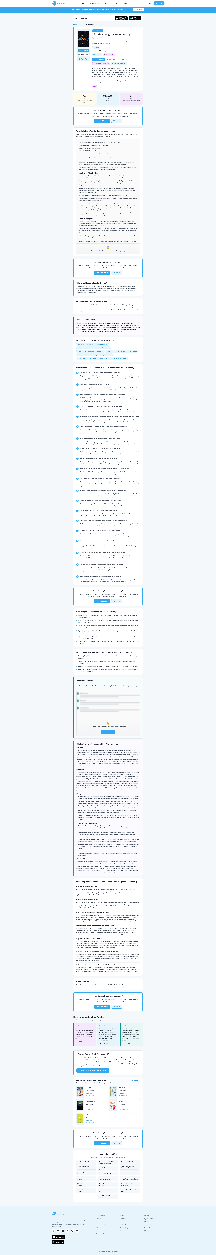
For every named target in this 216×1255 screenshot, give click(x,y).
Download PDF (112, 59)
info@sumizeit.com (151, 1221)
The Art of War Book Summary (107, 1173)
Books (75, 24)
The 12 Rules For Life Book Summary (106, 1196)
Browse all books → (134, 1080)
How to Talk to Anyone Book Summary (128, 1172)
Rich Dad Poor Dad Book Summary (83, 1166)
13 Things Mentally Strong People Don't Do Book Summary (129, 1178)
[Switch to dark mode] (142, 3)
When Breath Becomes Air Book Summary (85, 1184)
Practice (107, 3)
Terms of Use (148, 1225)
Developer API (100, 1234)
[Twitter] (58, 1231)
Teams (98, 1231)
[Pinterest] (72, 1231)
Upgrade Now (139, 9)
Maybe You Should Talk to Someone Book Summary (127, 1166)
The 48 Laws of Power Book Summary (84, 1178)
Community (123, 1218)
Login (149, 3)
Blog (116, 3)
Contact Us (147, 1215)
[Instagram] (67, 1231)
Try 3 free (159, 3)
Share (97, 47)
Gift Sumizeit (99, 1228)
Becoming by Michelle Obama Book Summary (128, 1184)
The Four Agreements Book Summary (84, 1172)
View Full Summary (83, 50)
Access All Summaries (120, 63)
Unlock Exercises (108, 732)
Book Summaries (94, 3)
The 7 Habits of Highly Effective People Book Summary (107, 1162)
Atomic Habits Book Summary (85, 1162)
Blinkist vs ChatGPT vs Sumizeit (105, 1225)
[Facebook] (53, 1231)
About (83, 3)
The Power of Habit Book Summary (106, 1190)
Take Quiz (124, 59)
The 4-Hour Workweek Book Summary (106, 1184)
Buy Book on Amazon (83, 54)
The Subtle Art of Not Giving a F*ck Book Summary (107, 1178)
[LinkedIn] (62, 1231)
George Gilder (98, 38)
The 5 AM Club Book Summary (129, 1162)
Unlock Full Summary (102, 121)
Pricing (125, 3)
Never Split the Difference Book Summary (129, 1190)
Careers (122, 1231)
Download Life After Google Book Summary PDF (93, 1070)
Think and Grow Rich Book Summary (84, 1190)
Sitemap (146, 1231)
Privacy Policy (148, 1228)
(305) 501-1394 (150, 1218)
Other (81, 24)
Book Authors (124, 1225)
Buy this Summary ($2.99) (102, 63)
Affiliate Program (125, 1228)
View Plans (116, 121)
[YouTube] (77, 1231)
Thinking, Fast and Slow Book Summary (107, 1168)
